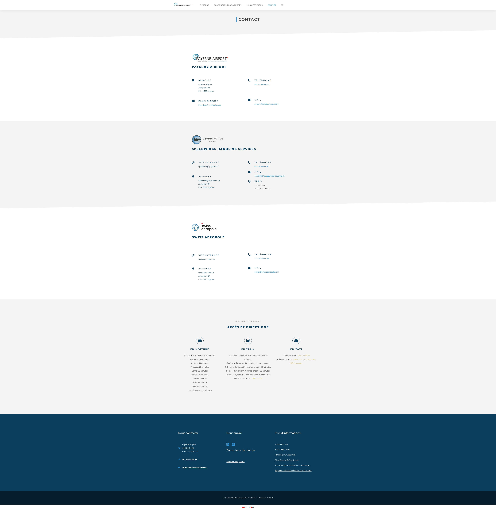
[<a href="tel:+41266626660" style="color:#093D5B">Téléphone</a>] (249, 162)
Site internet (208, 162)
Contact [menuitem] (272, 5)
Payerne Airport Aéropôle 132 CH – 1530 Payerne (206, 87)
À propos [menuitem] (204, 5)
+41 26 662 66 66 (261, 84)
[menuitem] (282, 5)
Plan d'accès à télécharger (209, 105)
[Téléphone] (249, 254)
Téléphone (262, 80)
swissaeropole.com (206, 259)
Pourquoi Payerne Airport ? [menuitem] (227, 5)
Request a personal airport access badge (292, 465)
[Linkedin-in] (227, 444)
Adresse (204, 80)
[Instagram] (233, 444)
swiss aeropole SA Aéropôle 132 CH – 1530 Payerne (206, 276)
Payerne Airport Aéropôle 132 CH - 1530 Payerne (190, 447)
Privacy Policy (265, 498)
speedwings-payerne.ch (208, 166)
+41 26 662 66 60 (261, 166)
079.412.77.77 (297, 359)
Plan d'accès (208, 101)
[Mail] (249, 268)
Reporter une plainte (235, 461)
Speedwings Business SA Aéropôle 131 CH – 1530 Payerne (209, 183)
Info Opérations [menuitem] (254, 5)
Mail (257, 100)
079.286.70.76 (310, 359)
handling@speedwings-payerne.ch (269, 176)
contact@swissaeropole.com (266, 272)
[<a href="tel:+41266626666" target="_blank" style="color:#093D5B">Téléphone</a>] (249, 80)
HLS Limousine (296, 363)
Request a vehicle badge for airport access (293, 470)
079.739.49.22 (304, 355)
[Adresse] (193, 80)
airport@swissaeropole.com (266, 104)
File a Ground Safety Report (287, 460)
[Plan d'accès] (193, 101)
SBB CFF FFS (257, 378)
